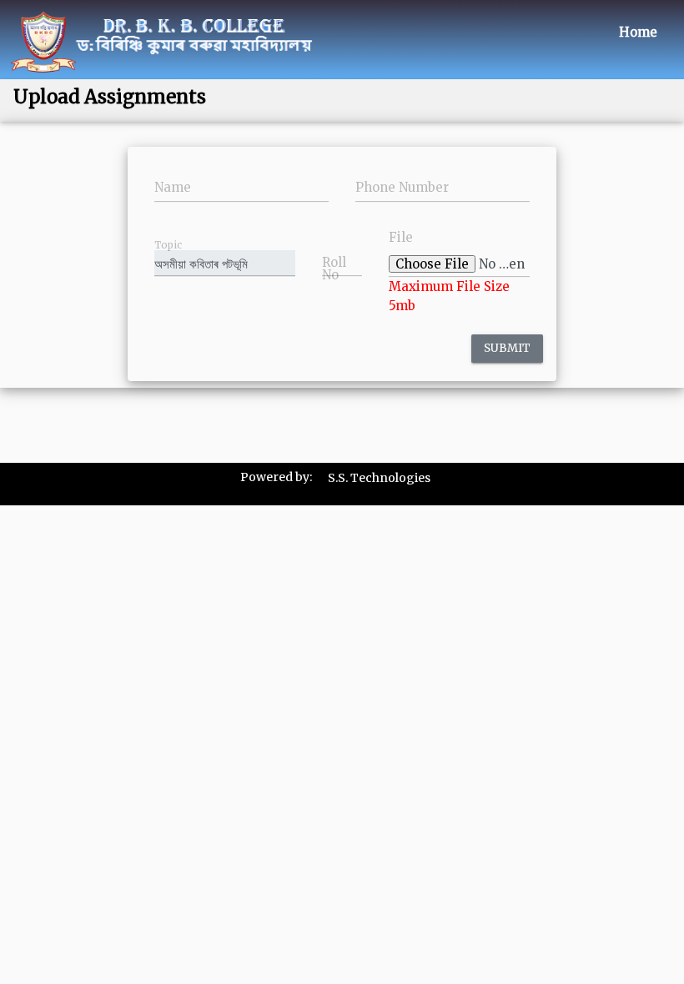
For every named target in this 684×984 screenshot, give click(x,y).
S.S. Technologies (379, 477)
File (401, 237)
